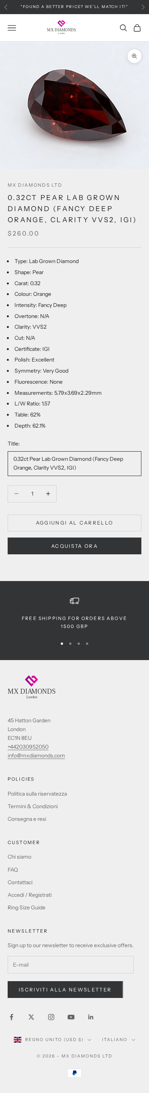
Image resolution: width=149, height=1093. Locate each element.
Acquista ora (74, 546)
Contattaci (20, 882)
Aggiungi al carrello (74, 523)
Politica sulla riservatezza (37, 793)
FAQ (13, 869)
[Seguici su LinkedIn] (91, 1017)
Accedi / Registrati (30, 894)
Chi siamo (19, 856)
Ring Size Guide (26, 907)
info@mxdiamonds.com (36, 755)
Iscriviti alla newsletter (65, 989)
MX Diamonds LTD (35, 185)
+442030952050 (28, 746)
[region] (74, 613)
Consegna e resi (27, 818)
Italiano (115, 1039)
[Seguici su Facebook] (11, 1017)
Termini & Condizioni (33, 806)
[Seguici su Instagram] (51, 1017)
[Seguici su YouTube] (71, 1017)
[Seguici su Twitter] (31, 1017)
